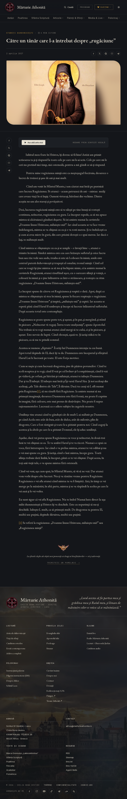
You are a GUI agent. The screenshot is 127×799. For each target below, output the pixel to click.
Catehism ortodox (14, 643)
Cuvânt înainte (52, 670)
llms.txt (69, 761)
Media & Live (96, 18)
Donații (49, 685)
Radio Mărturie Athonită (98, 638)
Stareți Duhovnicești (19, 33)
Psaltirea (23, 18)
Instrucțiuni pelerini (15, 670)
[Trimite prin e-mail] (111, 53)
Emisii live (91, 633)
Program (85, 7)
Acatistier (10, 770)
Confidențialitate (66, 785)
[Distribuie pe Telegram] (118, 53)
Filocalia (10, 766)
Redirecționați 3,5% (55, 690)
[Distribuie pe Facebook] (93, 53)
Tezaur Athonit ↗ (54, 700)
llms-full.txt (71, 766)
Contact (50, 680)
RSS (68, 753)
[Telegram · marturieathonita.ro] (59, 791)
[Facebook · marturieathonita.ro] (29, 791)
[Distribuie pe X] (99, 53)
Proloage (50, 643)
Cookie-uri (87, 785)
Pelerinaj (114, 18)
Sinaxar (49, 648)
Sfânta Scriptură (40, 18)
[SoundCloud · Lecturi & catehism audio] (66, 791)
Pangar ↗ (50, 695)
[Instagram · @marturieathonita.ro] (36, 791)
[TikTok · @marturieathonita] (51, 791)
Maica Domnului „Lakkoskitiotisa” (22, 753)
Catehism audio (94, 648)
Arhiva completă (13, 653)
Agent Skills (71, 770)
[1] (38, 391)
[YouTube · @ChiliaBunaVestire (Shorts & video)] (44, 791)
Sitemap (70, 757)
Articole (58, 18)
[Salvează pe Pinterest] (105, 53)
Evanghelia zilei (53, 633)
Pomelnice (11, 774)
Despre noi (51, 675)
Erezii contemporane (15, 648)
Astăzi (10, 18)
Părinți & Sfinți (75, 18)
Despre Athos (12, 680)
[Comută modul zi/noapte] (118, 7)
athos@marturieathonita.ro (79, 726)
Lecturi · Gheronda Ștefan (98, 643)
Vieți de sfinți (12, 638)
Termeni (48, 785)
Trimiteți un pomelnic (63, 563)
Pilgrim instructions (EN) (18, 675)
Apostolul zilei (52, 638)
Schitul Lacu (11, 685)
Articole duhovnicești (15, 633)
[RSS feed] (74, 791)
